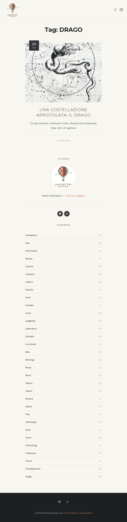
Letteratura (31, 328)
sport (28, 429)
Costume (29, 274)
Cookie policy (86, 513)
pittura (28, 406)
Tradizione (30, 453)
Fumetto (29, 305)
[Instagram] (67, 213)
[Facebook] (60, 213)
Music (28, 375)
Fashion (29, 289)
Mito (27, 351)
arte (27, 242)
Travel (28, 460)
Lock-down (30, 344)
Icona (28, 313)
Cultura (29, 281)
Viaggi (28, 476)
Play (27, 414)
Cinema (29, 266)
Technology (31, 445)
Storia (28, 437)
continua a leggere (75, 195)
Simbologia (31, 421)
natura (28, 390)
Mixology (29, 359)
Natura (28, 383)
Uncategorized (32, 468)
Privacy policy (71, 513)
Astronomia (31, 250)
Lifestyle (29, 336)
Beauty (29, 258)
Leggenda (30, 320)
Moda (28, 367)
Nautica (29, 398)
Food (27, 297)
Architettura (31, 235)
